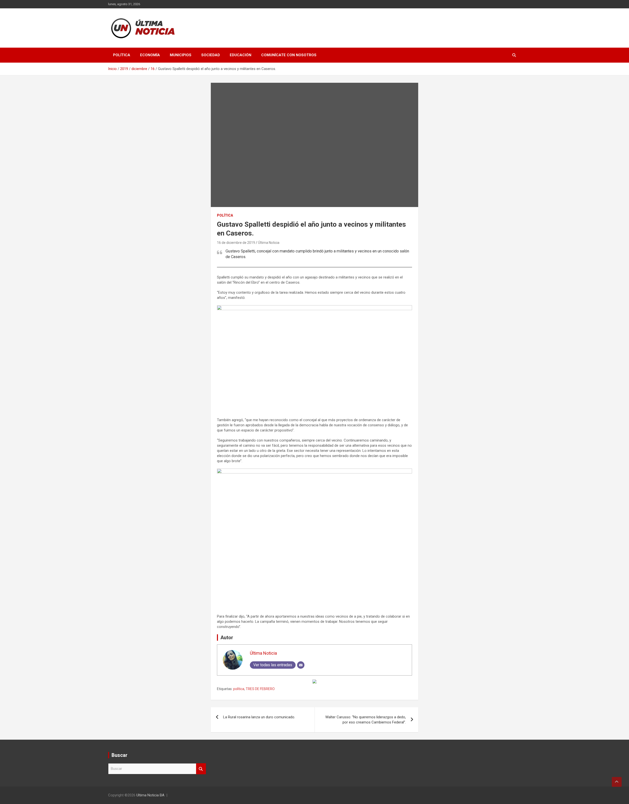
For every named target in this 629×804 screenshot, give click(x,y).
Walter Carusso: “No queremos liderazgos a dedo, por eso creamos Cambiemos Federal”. (365, 719)
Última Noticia (268, 243)
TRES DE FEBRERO (260, 689)
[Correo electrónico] (300, 665)
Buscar (201, 768)
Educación (240, 55)
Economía (150, 55)
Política (121, 55)
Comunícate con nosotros (288, 55)
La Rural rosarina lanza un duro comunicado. (259, 717)
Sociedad (210, 55)
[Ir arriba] (617, 782)
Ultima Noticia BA (150, 795)
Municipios (180, 55)
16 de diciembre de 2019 (236, 243)
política (238, 689)
